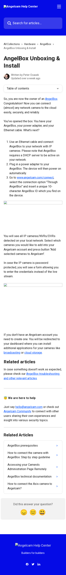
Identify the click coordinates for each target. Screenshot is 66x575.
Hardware (30, 44)
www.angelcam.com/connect (35, 177)
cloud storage (33, 352)
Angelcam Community (17, 411)
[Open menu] (59, 6)
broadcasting (12, 352)
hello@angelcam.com (29, 407)
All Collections (12, 44)
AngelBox (45, 44)
